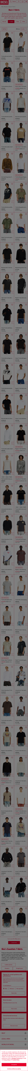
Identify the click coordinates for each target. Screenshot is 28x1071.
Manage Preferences (17, 1058)
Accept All (14, 1064)
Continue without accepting (14, 1068)
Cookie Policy (16, 1059)
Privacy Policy (7, 1059)
